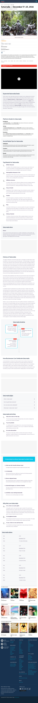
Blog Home (21, 682)
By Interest (30, 656)
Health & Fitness (30, 644)
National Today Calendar (23, 673)
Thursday (20, 667)
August (20, 649)
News (11, 652)
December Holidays (7, 4)
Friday (20, 668)
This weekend (21, 661)
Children (29, 643)
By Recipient (30, 659)
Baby (29, 641)
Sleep (29, 649)
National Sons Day (31, 667)
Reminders (12, 653)
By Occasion (30, 657)
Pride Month (30, 670)
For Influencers (12, 650)
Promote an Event (13, 658)
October (20, 651)
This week (20, 662)
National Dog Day (31, 674)
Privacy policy (17, 697)
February (20, 642)
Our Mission (12, 641)
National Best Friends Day (32, 671)
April (20, 644)
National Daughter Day (32, 672)
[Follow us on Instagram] (25, 689)
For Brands (12, 649)
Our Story (11, 642)
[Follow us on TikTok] (30, 689)
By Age (29, 655)
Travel (29, 651)
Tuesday (20, 665)
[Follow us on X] (27, 689)
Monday (20, 664)
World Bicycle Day (31, 673)
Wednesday (21, 666)
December (21, 653)
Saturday (20, 669)
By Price (29, 658)
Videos (11, 654)
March (20, 643)
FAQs (11, 651)
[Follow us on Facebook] (23, 689)
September (21, 650)
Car (28, 642)
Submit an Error (12, 659)
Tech (29, 650)
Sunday (20, 663)
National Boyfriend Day (32, 666)
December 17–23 (22, 538)
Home (2, 4)
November (21, 652)
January (20, 641)
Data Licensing (12, 666)
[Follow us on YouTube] (20, 689)
